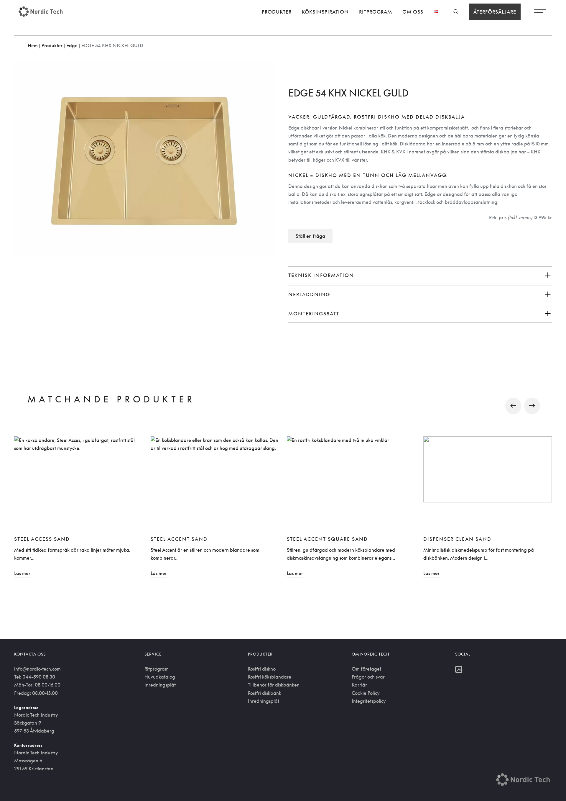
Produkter (277, 12)
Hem (33, 45)
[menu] (540, 12)
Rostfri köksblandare (269, 677)
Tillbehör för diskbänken (274, 685)
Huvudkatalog (159, 677)
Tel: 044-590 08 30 (34, 677)
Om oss (412, 12)
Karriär (359, 685)
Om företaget (366, 669)
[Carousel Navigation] (283, 406)
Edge (72, 45)
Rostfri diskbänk (264, 693)
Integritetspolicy (369, 701)
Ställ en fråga (310, 236)
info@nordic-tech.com (37, 669)
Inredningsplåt (160, 685)
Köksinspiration (325, 12)
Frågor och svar (368, 677)
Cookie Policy (366, 693)
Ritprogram (375, 12)
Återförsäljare (494, 12)
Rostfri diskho (262, 669)
